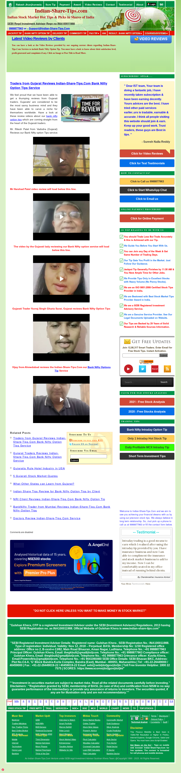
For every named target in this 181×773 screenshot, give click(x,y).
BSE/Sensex (41, 726)
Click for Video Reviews (147, 153)
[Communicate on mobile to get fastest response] (132, 719)
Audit (165, 721)
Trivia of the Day (42, 753)
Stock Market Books (91, 719)
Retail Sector (112, 746)
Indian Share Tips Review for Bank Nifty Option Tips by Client (56, 491)
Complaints (155, 721)
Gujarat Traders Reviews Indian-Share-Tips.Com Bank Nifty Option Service (37, 456)
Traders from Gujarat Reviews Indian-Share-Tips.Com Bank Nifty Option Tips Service (39, 441)
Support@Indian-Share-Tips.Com (49, 28)
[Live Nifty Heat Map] (142, 719)
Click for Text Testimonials (147, 163)
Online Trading (89, 723)
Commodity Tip (78, 33)
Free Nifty (36, 708)
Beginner (15, 719)
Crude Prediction (114, 730)
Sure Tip (51, 4)
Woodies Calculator (91, 742)
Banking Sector (113, 753)
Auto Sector (112, 739)
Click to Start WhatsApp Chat (147, 190)
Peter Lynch (64, 730)
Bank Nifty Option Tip (37, 33)
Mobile (14, 739)
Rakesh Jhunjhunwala (29, 4)
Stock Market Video (67, 739)
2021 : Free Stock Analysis (147, 402)
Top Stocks (146, 708)
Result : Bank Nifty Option (124, 33)
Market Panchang (43, 749)
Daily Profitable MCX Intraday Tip (147, 447)
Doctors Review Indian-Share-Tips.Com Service (46, 518)
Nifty (16, 701)
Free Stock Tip (17, 708)
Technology (17, 746)
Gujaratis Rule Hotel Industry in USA (39, 468)
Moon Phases (41, 746)
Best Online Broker (20, 730)
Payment (65, 4)
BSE (85, 708)
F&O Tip (93, 33)
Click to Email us (147, 198)
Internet (15, 742)
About (139, 4)
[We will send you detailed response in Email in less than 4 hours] (136, 719)
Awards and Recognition (32, 38)
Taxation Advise (66, 746)
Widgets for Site (66, 749)
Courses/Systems (155, 33)
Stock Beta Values (90, 726)
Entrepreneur (65, 742)
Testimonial (126, 4)
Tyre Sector (112, 742)
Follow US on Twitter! (85, 444)
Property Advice (90, 730)
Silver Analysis (113, 726)
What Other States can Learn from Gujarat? (43, 483)
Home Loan (17, 749)
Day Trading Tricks (20, 726)
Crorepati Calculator (91, 746)
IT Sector (111, 749)
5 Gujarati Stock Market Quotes (35, 476)
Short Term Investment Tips (147, 456)
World (103, 708)
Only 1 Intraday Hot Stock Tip (147, 438)
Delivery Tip (59, 33)
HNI (104, 33)
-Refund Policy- (157, 719)
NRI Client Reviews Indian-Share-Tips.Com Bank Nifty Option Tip (59, 499)
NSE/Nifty (40, 723)
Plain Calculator (89, 753)
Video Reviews (93, 4)
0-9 (171, 701)
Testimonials (138, 584)
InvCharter (134, 715)
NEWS (126, 708)
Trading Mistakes (19, 723)
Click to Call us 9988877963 (147, 181)
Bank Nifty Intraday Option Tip (147, 429)
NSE (74, 708)
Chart (115, 708)
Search (163, 382)
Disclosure (163, 715)
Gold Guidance (113, 723)
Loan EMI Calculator (91, 749)
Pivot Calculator (89, 739)
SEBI (38, 719)
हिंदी (161, 4)
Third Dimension (42, 739)
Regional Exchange (44, 730)
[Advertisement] (147, 484)
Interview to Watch (67, 719)
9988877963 (16, 28)
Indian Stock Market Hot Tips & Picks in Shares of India (50, 17)
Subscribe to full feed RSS (87, 440)
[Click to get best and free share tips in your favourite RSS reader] (147, 719)
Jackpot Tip (15, 33)
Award (77, 4)
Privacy (145, 715)
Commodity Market (115, 719)
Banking (15, 753)
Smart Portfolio (65, 723)
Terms (153, 715)
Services (61, 708)
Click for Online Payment (147, 218)
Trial (49, 708)
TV (134, 708)
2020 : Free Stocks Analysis (147, 411)
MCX (93, 708)
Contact (110, 4)
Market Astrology (43, 742)
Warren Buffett (65, 726)
